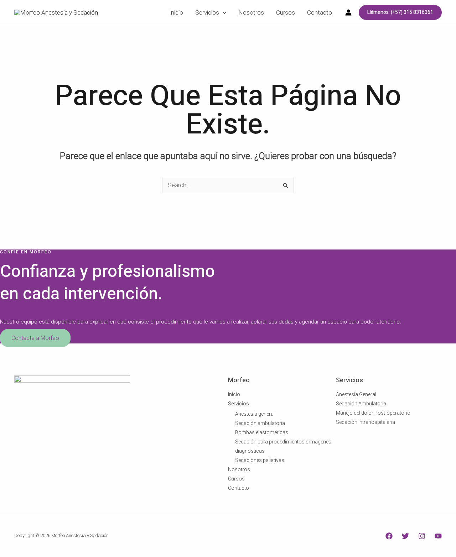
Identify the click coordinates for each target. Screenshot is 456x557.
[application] (222, 12)
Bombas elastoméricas (261, 432)
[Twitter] (405, 536)
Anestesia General (356, 394)
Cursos (236, 479)
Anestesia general (255, 414)
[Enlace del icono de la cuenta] (348, 12)
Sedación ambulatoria (260, 423)
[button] (400, 12)
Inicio (234, 394)
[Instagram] (421, 536)
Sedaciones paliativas (259, 460)
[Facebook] (389, 536)
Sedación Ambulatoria (361, 403)
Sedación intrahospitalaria (365, 422)
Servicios (238, 403)
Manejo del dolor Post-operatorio (373, 413)
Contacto (238, 488)
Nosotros (239, 469)
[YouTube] (438, 536)
